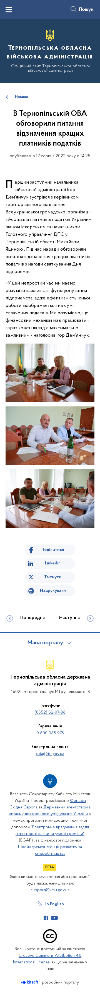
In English (54, 904)
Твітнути (52, 577)
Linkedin (53, 563)
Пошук (86, 9)
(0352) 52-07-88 (50, 712)
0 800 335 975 (50, 733)
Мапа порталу (45, 643)
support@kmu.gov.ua (50, 890)
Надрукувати (53, 590)
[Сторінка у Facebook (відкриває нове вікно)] (45, 918)
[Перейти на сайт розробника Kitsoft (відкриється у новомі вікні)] (30, 982)
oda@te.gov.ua (50, 754)
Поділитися (52, 550)
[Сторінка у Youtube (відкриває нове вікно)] (54, 918)
